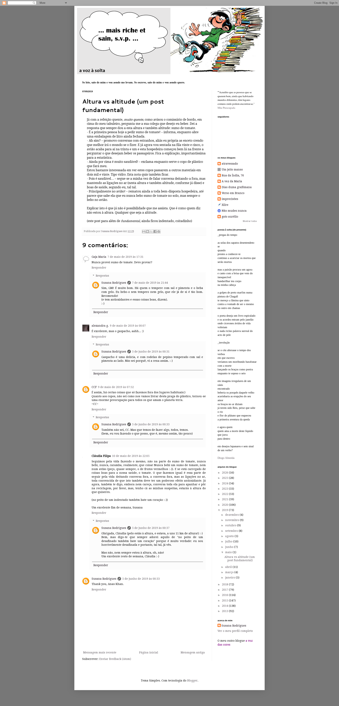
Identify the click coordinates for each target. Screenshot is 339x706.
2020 (225, 504)
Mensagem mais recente (99, 652)
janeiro (230, 577)
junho (229, 546)
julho (229, 541)
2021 (225, 499)
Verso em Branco (233, 193)
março (229, 572)
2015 (225, 600)
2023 (225, 488)
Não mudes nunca (234, 210)
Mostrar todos (250, 221)
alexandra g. (100, 325)
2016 (225, 595)
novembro (232, 520)
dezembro (232, 514)
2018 (225, 584)
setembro (232, 530)
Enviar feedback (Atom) (115, 658)
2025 (225, 477)
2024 (225, 483)
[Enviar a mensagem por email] (144, 231)
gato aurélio (230, 216)
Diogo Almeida (226, 457)
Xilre (225, 204)
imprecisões (230, 198)
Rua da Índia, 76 (233, 175)
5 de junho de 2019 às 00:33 (151, 424)
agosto (230, 536)
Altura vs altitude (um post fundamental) (239, 558)
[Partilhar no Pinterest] (159, 231)
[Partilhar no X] (151, 231)
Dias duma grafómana (237, 187)
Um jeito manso (232, 169)
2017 (225, 589)
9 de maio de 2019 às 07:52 (116, 387)
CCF (94, 387)
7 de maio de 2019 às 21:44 (150, 282)
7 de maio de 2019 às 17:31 (125, 256)
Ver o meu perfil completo (235, 630)
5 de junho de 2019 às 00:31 (151, 351)
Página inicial (148, 652)
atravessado (230, 163)
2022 (225, 494)
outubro (231, 525)
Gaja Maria (99, 256)
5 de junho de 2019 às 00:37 (151, 527)
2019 (225, 510)
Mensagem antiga (193, 652)
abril (229, 566)
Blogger (192, 680)
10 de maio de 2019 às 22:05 (130, 455)
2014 (225, 605)
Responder (99, 267)
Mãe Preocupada (226, 107)
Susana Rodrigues (113, 282)
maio (229, 552)
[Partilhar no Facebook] (155, 231)
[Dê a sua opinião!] (147, 231)
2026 (225, 472)
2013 (225, 611)
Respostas (102, 275)
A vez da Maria (232, 181)
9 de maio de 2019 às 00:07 (128, 325)
